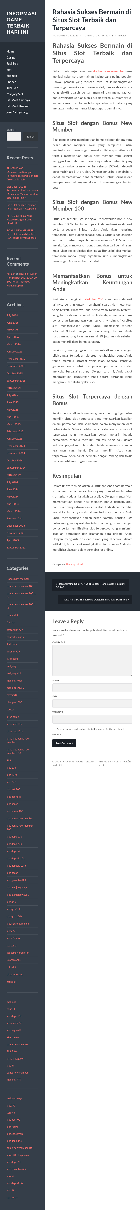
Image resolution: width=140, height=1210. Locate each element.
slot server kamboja (18, 923)
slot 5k (10, 1065)
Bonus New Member (18, 578)
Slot (9, 69)
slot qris (11, 901)
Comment (59, 642)
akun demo (13, 1037)
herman (11, 273)
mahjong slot (14, 673)
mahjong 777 (14, 1079)
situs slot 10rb (15, 731)
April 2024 (13, 503)
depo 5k (11, 1008)
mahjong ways (15, 680)
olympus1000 (14, 702)
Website (57, 712)
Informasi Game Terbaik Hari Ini (21, 23)
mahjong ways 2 (16, 687)
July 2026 (12, 315)
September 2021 (16, 547)
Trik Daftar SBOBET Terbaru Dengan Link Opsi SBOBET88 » (95, 599)
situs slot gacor (15, 1058)
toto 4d (11, 1112)
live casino (12, 658)
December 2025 (16, 358)
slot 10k (11, 767)
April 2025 (13, 416)
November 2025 (16, 366)
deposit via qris (15, 636)
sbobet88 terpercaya (18, 1154)
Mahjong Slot (15, 94)
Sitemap (12, 75)
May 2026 (12, 329)
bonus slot (12, 615)
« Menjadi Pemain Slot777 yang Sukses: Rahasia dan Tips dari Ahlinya (90, 585)
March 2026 (14, 344)
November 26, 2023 (65, 35)
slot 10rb (12, 774)
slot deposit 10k (16, 858)
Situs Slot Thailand (18, 106)
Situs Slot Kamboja (18, 100)
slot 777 (11, 782)
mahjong (11, 666)
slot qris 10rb (14, 916)
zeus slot (12, 981)
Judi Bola (12, 63)
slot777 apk (13, 938)
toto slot (11, 967)
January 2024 (14, 518)
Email (57, 696)
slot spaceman (15, 1133)
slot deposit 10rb (16, 865)
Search (11, 130)
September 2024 (16, 467)
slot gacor (12, 872)
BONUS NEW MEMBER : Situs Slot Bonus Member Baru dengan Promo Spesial (22, 234)
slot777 (11, 930)
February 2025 (15, 431)
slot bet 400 (13, 1119)
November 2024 (16, 453)
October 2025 (15, 373)
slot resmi (12, 1126)
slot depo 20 (13, 1161)
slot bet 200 (13, 789)
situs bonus (13, 716)
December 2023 (16, 525)
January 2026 (14, 351)
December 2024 (16, 445)
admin (87, 35)
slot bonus (12, 803)
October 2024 (15, 460)
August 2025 (14, 387)
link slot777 (13, 651)
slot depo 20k (14, 843)
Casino (11, 57)
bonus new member (17, 1044)
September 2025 (16, 380)
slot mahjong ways (17, 887)
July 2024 (12, 482)
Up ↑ (104, 765)
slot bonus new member (20, 818)
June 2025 (13, 402)
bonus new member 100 (20, 586)
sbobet (10, 709)
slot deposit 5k (15, 1183)
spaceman (12, 945)
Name (56, 680)
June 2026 (13, 322)
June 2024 (13, 489)
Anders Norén (121, 761)
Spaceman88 (14, 959)
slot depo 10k (14, 836)
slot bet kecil (14, 796)
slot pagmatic (14, 1030)
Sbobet (11, 82)
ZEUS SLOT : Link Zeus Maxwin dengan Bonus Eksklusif (19, 219)
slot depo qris (14, 1140)
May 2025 (12, 409)
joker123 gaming (17, 112)
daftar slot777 (15, 629)
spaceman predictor (18, 952)
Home (10, 51)
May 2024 (12, 496)
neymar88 (12, 694)
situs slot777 (14, 1023)
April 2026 (13, 336)
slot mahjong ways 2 (18, 894)
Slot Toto (12, 1051)
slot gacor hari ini (16, 880)
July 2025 (12, 395)
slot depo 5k (13, 851)
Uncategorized (15, 974)
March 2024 (14, 511)
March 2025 (14, 424)
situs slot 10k (14, 723)
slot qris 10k (14, 909)
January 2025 (14, 438)
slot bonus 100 (15, 811)
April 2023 (13, 540)
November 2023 (16, 532)
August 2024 (14, 474)
